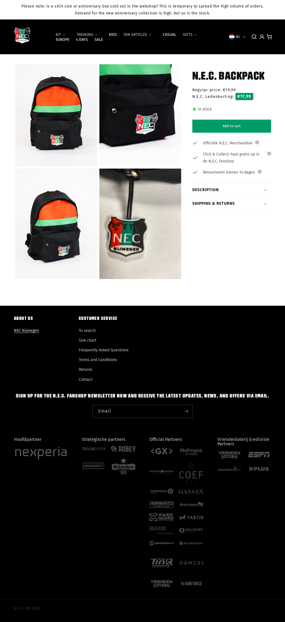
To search (87, 330)
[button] (62, 34)
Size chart (87, 340)
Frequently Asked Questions (104, 350)
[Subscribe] (186, 411)
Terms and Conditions (98, 359)
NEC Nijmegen (26, 330)
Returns (85, 369)
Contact (85, 379)
